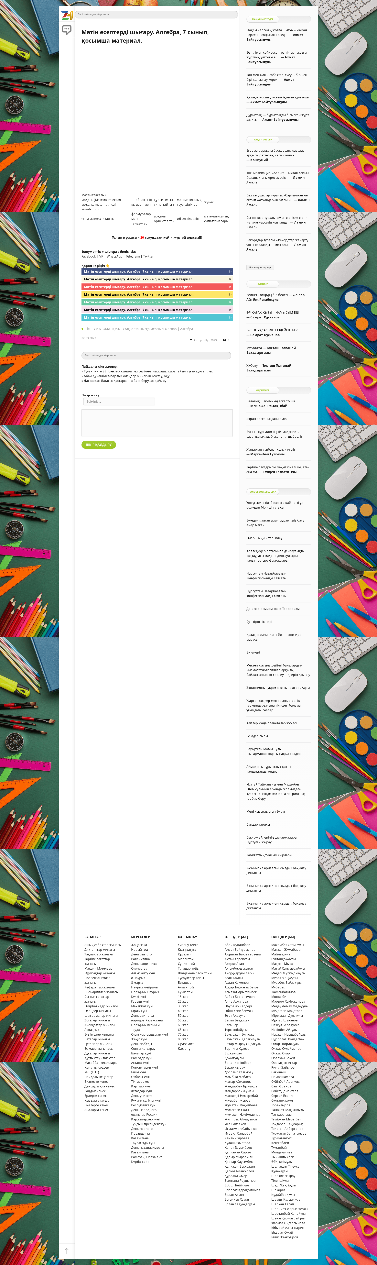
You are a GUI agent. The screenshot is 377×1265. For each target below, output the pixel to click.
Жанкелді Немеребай (241, 1096)
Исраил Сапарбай (239, 1133)
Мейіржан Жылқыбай (268, 406)
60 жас (183, 1025)
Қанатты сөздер (96, 1067)
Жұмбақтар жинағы (99, 973)
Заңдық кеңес (95, 1091)
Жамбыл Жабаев (238, 1077)
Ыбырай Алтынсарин (287, 1228)
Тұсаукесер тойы (191, 978)
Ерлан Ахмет (234, 1195)
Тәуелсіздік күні (143, 1143)
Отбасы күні (140, 1077)
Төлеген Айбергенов (287, 1129)
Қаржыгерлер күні (145, 1119)
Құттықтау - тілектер (99, 1058)
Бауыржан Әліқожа (239, 1034)
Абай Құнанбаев (237, 945)
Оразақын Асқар (284, 1063)
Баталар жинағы (97, 1039)
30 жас (183, 1006)
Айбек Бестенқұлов (239, 997)
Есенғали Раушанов (240, 1180)
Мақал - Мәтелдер (98, 968)
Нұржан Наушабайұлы (288, 1034)
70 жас (183, 1034)
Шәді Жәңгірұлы (284, 1185)
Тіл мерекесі (140, 1081)
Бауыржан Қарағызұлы (243, 1039)
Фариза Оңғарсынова (288, 1223)
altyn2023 (210, 340)
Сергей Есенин (283, 1096)
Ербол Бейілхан (237, 1185)
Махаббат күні (142, 1006)
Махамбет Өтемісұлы (287, 945)
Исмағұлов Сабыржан (242, 1129)
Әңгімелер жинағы (99, 1034)
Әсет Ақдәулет (236, 1015)
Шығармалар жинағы (101, 1015)
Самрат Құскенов (265, 317)
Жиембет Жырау (237, 1100)
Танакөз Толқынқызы (287, 1110)
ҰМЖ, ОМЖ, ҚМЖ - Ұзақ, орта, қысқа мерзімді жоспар (135, 329)
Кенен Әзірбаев (237, 1138)
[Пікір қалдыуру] (67, 29)
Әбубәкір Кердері (238, 1006)
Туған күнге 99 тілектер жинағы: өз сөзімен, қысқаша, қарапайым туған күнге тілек (148, 371)
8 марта (137, 982)
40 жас (183, 1011)
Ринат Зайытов (283, 1067)
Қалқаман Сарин (238, 1152)
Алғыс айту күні (143, 973)
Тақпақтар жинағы (98, 954)
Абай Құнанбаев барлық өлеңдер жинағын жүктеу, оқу (126, 376)
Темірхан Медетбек (286, 1119)
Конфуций (259, 160)
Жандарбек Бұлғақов (241, 1086)
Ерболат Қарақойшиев (242, 1190)
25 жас (183, 1001)
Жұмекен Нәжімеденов (243, 1114)
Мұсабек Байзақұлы (286, 982)
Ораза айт (186, 1044)
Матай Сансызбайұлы (288, 968)
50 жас (183, 1015)
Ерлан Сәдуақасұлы (240, 1204)
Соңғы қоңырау (143, 1048)
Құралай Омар (236, 1176)
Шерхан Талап (282, 1204)
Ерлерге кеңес (95, 1096)
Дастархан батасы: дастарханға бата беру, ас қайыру (125, 381)
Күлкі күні (138, 997)
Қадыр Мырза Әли (239, 1157)
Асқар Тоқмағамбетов (242, 987)
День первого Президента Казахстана (142, 1133)
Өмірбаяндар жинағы (101, 1006)
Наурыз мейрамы (145, 987)
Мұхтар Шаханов (284, 1020)
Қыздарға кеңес (96, 1100)
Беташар (184, 982)
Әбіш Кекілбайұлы (239, 1011)
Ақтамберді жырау (239, 968)
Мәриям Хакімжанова (288, 1001)
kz (89, 329)
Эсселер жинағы (97, 1020)
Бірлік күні (139, 1011)
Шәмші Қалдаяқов (285, 1199)
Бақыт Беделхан (237, 1020)
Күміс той (185, 992)
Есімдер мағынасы (98, 1048)
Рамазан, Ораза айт (146, 1157)
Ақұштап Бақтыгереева (243, 954)
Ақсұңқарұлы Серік (239, 973)
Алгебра (186, 329)
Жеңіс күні (139, 1039)
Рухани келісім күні (146, 1100)
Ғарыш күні (140, 1001)
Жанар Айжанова (238, 1081)
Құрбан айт (140, 1162)
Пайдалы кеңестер (98, 1077)
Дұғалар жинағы (97, 1053)
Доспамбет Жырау (239, 1072)
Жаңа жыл (139, 945)
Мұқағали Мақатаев (286, 1011)
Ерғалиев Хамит (237, 1199)
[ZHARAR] (67, 14)
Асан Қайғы (234, 978)
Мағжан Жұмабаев (285, 949)
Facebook (88, 256)
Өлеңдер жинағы (97, 1011)
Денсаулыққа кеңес (99, 1086)
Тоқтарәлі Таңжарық (287, 1124)
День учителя (141, 1096)
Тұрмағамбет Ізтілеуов (288, 1133)
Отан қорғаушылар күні (149, 1034)
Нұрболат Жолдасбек (287, 1039)
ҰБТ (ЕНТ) (91, 1072)
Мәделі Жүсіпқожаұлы (288, 973)
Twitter (148, 256)
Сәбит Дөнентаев (284, 1091)
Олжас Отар (280, 1053)
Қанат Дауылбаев (238, 1147)
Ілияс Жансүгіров (284, 1237)
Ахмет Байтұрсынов (240, 949)
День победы (141, 1044)
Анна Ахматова (236, 1001)
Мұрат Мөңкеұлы (284, 978)
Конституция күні (144, 1067)
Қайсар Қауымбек (239, 1162)
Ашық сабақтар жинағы (102, 945)
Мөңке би (278, 997)
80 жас (183, 1039)
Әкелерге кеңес (96, 1105)
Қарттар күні (141, 1086)
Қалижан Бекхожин (240, 1166)
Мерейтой (186, 959)
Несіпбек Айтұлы (284, 1030)
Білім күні (138, 1072)
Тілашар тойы (188, 968)
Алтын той (186, 987)
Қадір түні (185, 1048)
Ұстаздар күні (141, 1091)
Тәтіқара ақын (282, 1114)
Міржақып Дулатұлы (287, 1015)
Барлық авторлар (260, 267)
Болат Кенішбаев (238, 1063)
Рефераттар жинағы (99, 987)
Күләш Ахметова (237, 1143)
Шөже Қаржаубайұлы (288, 1218)
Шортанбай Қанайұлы (288, 1213)
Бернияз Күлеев (237, 1048)
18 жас (183, 997)
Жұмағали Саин (237, 1110)
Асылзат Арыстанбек (241, 992)
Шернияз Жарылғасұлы (289, 1209)
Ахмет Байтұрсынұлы (268, 102)
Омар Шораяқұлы (285, 1044)
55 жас (183, 1020)
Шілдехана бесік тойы (195, 973)
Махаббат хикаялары (100, 1063)
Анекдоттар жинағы (99, 1025)
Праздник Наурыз (145, 992)
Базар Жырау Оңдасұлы (243, 1044)
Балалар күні (141, 1053)
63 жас (183, 1030)
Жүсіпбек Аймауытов (241, 1119)
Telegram (133, 256)
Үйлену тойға (188, 945)
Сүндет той (186, 964)
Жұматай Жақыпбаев (241, 1105)
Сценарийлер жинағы (101, 992)
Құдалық (184, 954)
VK (101, 256)
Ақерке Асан (234, 964)
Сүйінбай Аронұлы (285, 1081)
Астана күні (140, 1063)
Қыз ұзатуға (187, 949)
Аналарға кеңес (96, 1110)
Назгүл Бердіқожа (285, 1025)
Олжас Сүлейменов (286, 1048)
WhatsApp (115, 256)
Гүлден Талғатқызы (280, 472)
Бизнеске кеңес (96, 1081)
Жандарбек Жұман (239, 1091)
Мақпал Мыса (282, 964)
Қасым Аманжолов (239, 1171)
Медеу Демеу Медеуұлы (289, 1006)
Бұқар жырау (235, 1067)
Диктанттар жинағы (99, 949)
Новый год (139, 949)
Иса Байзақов (235, 1124)
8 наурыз (138, 978)
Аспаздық (92, 1030)
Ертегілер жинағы (98, 1044)
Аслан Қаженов (237, 982)
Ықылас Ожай (282, 1232)
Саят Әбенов (281, 1086)
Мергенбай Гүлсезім (267, 454)
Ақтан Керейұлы (237, 959)
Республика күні (143, 1105)
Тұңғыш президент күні (149, 1124)
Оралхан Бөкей (283, 1058)
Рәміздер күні (141, 1058)
